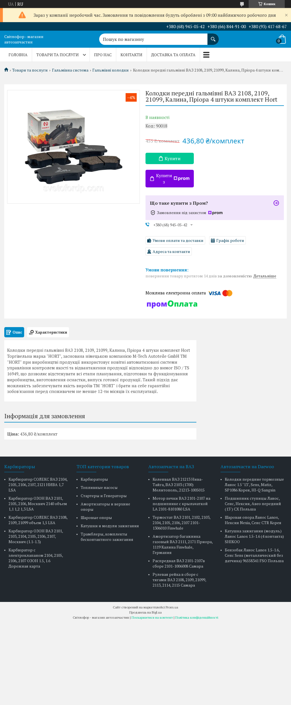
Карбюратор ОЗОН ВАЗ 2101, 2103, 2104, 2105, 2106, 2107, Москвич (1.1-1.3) (36, 536)
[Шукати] (213, 36)
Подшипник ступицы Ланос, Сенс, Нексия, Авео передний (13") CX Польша (253, 503)
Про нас (103, 54)
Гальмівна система (70, 70)
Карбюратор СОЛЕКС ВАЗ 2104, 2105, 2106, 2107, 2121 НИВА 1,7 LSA (38, 484)
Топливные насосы (99, 487)
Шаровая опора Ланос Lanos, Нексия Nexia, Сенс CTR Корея (253, 519)
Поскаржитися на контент (152, 617)
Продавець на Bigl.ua (145, 612)
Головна (18, 54)
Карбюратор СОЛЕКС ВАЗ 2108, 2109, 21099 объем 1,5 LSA (38, 519)
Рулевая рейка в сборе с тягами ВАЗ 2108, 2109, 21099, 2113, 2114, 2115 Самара (179, 580)
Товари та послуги (57, 54)
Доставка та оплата (173, 54)
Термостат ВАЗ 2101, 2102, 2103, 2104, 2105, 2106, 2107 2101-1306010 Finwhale (181, 522)
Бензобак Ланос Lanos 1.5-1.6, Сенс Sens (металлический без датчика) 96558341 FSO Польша (254, 555)
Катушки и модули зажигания (110, 525)
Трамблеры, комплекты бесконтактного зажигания (107, 536)
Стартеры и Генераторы (104, 495)
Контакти (131, 54)
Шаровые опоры (96, 517)
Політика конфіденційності (196, 617)
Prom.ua (172, 607)
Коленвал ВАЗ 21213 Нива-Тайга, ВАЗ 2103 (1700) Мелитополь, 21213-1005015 (179, 484)
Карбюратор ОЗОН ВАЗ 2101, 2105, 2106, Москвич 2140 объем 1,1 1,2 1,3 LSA (38, 503)
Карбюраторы (94, 479)
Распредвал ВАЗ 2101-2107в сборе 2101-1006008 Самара (179, 563)
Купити (172, 158)
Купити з (164, 178)
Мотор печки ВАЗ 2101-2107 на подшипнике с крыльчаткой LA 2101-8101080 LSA (181, 503)
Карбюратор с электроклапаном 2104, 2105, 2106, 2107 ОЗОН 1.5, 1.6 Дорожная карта (36, 558)
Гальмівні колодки (110, 70)
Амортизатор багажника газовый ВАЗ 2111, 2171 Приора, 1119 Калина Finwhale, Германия (183, 544)
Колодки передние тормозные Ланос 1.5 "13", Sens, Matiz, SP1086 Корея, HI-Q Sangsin (254, 484)
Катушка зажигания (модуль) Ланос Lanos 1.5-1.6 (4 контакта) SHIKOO (254, 536)
